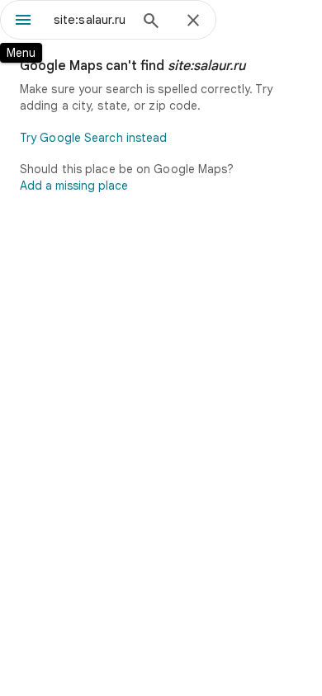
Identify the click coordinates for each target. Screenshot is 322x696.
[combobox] (91, 20)
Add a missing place (74, 185)
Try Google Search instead (94, 137)
